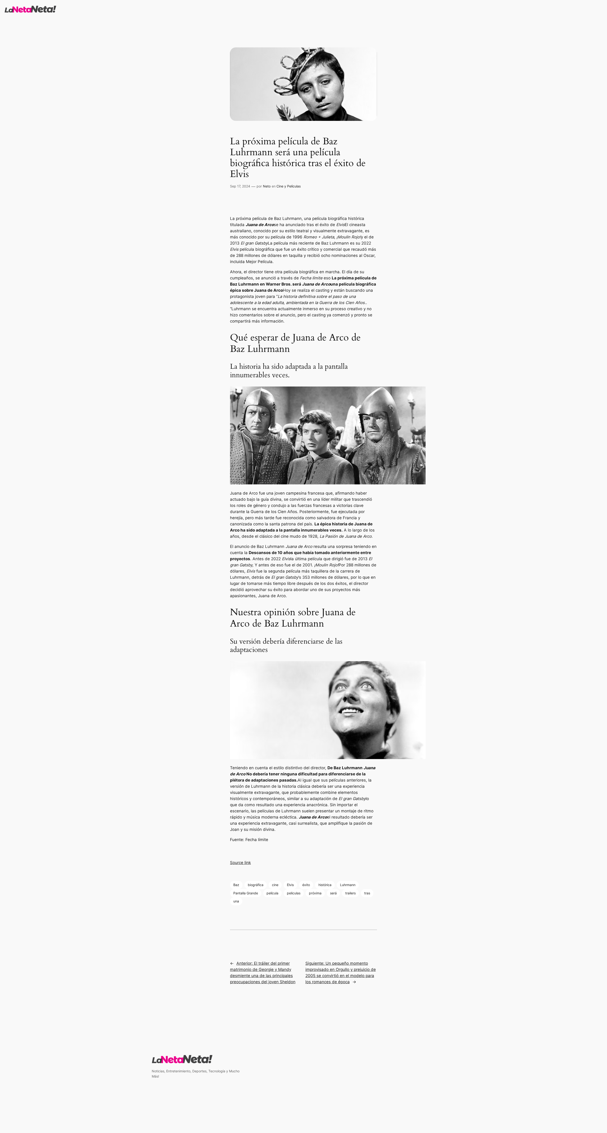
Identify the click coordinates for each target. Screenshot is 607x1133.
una (236, 901)
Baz (236, 885)
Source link (240, 862)
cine (275, 885)
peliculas (293, 893)
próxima (315, 893)
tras (367, 893)
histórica (324, 885)
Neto (267, 186)
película (272, 893)
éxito (306, 885)
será (333, 893)
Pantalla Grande (245, 893)
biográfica (255, 885)
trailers (350, 893)
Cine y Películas (288, 186)
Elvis (290, 885)
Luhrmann (347, 885)
